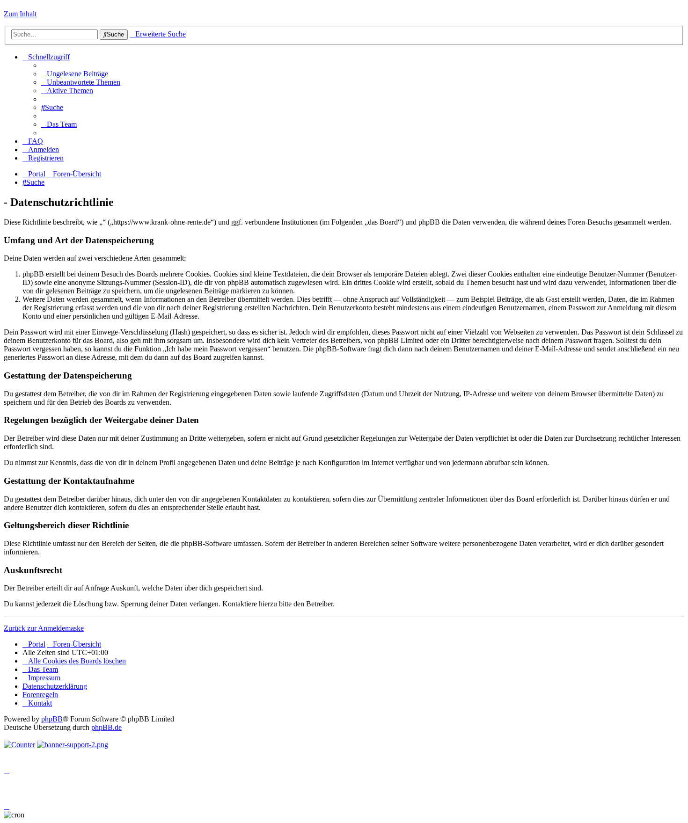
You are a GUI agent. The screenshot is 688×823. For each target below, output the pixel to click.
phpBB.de (106, 727)
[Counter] (19, 745)
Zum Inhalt (20, 14)
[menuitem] (74, 74)
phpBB (52, 719)
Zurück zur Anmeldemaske (44, 628)
